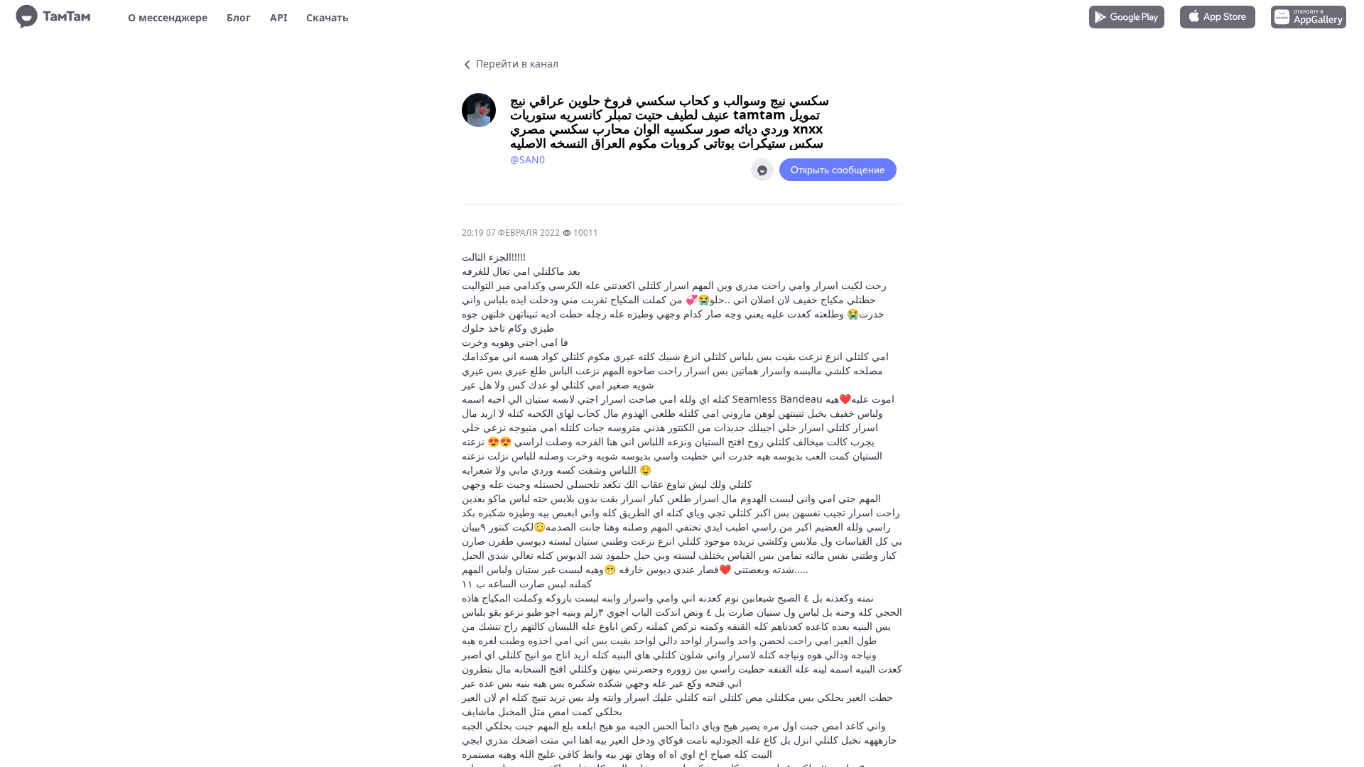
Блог (239, 17)
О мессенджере (167, 17)
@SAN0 (527, 159)
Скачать (327, 17)
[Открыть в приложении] (762, 169)
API (278, 17)
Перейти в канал (515, 63)
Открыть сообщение (838, 169)
